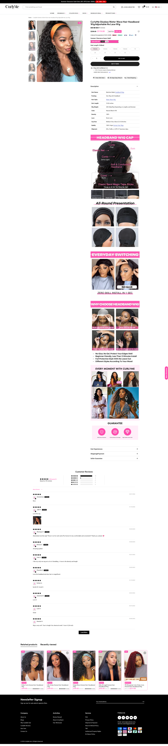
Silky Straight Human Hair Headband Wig (107, 685)
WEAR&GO (61, 13)
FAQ (86, 717)
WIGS (84, 13)
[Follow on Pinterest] (127, 717)
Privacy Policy (89, 720)
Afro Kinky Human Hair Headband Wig (57, 685)
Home (29, 17)
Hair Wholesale (57, 723)
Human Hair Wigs (118, 125)
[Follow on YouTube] (131, 717)
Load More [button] (84, 632)
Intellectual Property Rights (93, 731)
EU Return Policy (90, 734)
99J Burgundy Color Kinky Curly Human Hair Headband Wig (134, 685)
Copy (106, 41)
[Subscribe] (141, 701)
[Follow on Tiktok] (135, 717)
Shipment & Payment (91, 723)
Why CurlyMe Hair (26, 723)
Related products (29, 644)
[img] (37, 494)
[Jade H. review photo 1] (37, 520)
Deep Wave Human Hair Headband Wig (84, 685)
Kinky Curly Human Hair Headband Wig (32, 685)
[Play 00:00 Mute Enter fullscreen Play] (60, 51)
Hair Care (23, 728)
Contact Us (24, 731)
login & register (129, 7)
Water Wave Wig (111, 99)
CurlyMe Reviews (26, 725)
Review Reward (57, 717)
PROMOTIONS (110, 13)
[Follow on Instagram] (123, 717)
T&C (86, 728)
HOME (52, 13)
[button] (156, 7)
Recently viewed (48, 644)
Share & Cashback (58, 720)
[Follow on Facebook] (119, 717)
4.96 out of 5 (52, 479)
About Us (23, 717)
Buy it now (115, 64)
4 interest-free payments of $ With (101, 35)
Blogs (22, 720)
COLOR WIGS (73, 13)
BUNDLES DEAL (96, 13)
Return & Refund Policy (92, 725)
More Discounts (166, 373)
